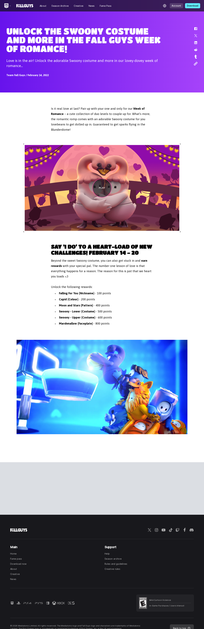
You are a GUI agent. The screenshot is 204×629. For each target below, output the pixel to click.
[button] (194, 30)
